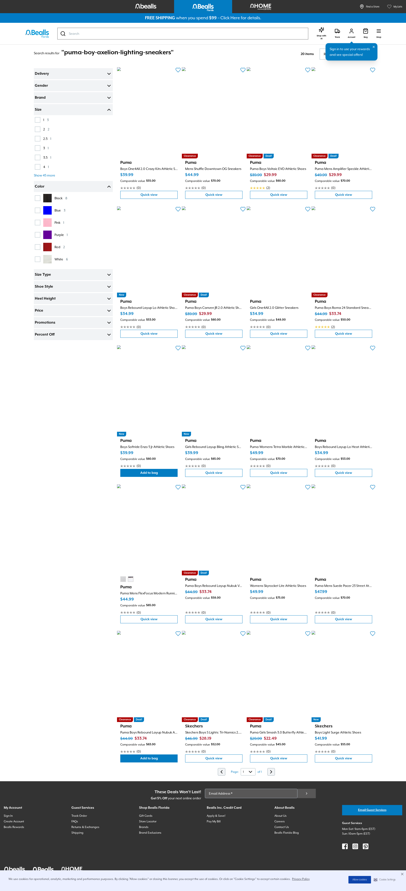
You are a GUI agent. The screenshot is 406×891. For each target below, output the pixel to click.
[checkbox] (37, 120)
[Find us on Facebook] (345, 846)
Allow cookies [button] (359, 879)
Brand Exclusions (150, 832)
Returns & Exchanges (85, 827)
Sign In (8, 815)
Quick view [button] (159, 196)
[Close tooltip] (373, 47)
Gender (41, 86)
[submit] (306, 793)
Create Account (14, 821)
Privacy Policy (301, 879)
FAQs (74, 821)
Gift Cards (145, 815)
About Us (280, 815)
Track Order (79, 815)
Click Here (230, 17)
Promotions (45, 323)
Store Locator (147, 821)
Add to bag (159, 474)
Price (39, 311)
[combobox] (182, 33)
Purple (61, 235)
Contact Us (281, 827)
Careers (279, 821)
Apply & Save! (216, 815)
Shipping (77, 832)
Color (39, 186)
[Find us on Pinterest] (365, 846)
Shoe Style (44, 287)
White (61, 259)
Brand (40, 98)
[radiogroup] (126, 579)
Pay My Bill (214, 821)
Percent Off (45, 335)
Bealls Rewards (14, 827)
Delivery (42, 74)
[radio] (123, 579)
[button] (385, 879)
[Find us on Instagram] (355, 846)
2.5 (47, 139)
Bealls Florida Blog (286, 832)
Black (61, 198)
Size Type (43, 275)
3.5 (47, 157)
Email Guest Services (372, 810)
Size (38, 110)
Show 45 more (44, 175)
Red (60, 247)
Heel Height (45, 299)
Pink (59, 222)
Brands (143, 827)
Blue (60, 210)
